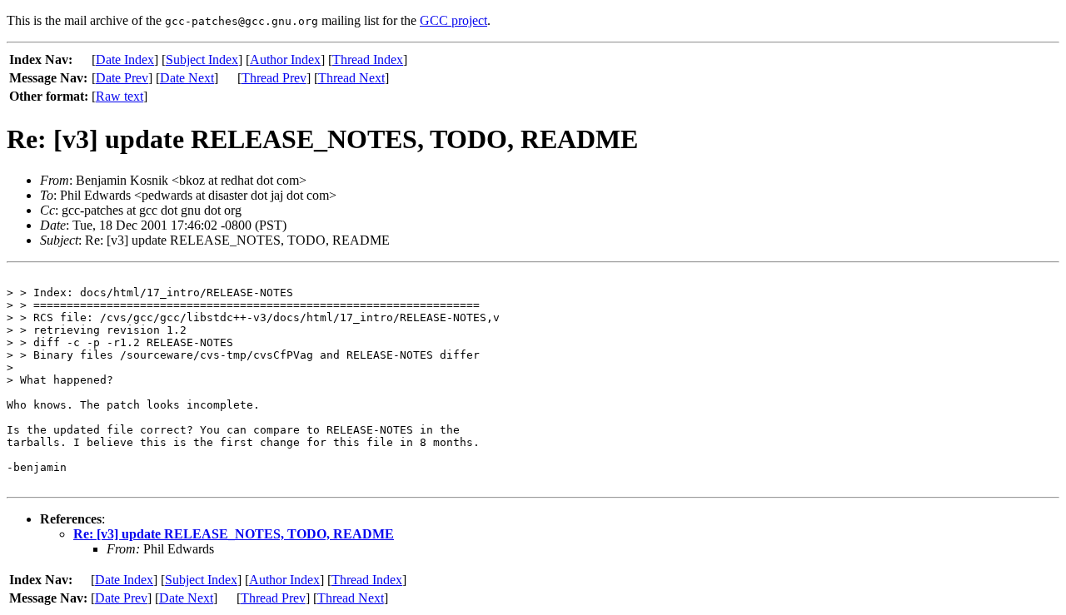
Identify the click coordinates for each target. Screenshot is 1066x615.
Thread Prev (274, 78)
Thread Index (367, 59)
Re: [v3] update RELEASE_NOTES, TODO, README (233, 534)
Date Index (125, 59)
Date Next (187, 78)
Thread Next (351, 78)
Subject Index (202, 59)
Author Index (285, 59)
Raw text (119, 96)
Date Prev (122, 78)
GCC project (453, 20)
